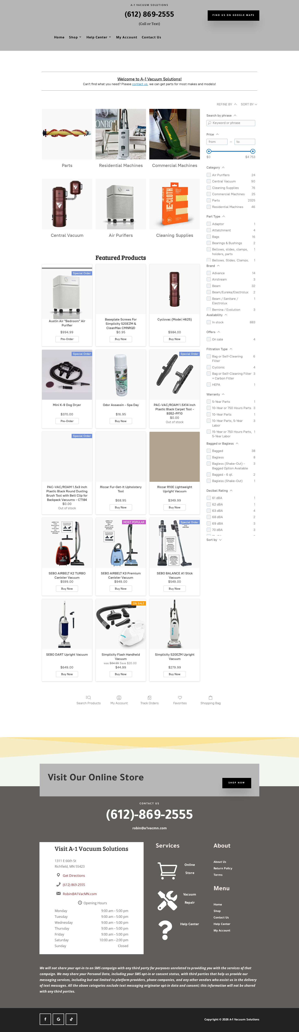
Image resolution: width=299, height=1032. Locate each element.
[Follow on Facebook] (45, 1019)
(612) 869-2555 (149, 15)
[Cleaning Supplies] (174, 204)
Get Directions (74, 875)
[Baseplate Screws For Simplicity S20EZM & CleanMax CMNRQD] (121, 289)
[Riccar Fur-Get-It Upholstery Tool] (121, 457)
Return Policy (223, 869)
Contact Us (151, 38)
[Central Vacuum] (67, 204)
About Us (220, 862)
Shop (73, 38)
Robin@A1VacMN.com (80, 894)
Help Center (97, 38)
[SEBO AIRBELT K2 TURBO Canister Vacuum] (67, 543)
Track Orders (149, 703)
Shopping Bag (211, 703)
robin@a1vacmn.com (149, 828)
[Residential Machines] (121, 134)
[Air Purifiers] (121, 204)
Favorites (180, 703)
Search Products (88, 703)
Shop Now (236, 783)
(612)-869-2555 (149, 817)
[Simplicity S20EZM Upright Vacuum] (175, 624)
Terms (218, 875)
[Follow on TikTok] (71, 1019)
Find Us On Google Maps (233, 15)
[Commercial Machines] (174, 134)
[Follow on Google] (58, 1019)
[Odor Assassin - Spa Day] (121, 375)
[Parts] (67, 134)
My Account (126, 38)
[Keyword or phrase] (209, 123)
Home (59, 38)
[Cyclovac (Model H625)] (175, 289)
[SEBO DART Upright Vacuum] (67, 624)
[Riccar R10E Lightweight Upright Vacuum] (175, 457)
